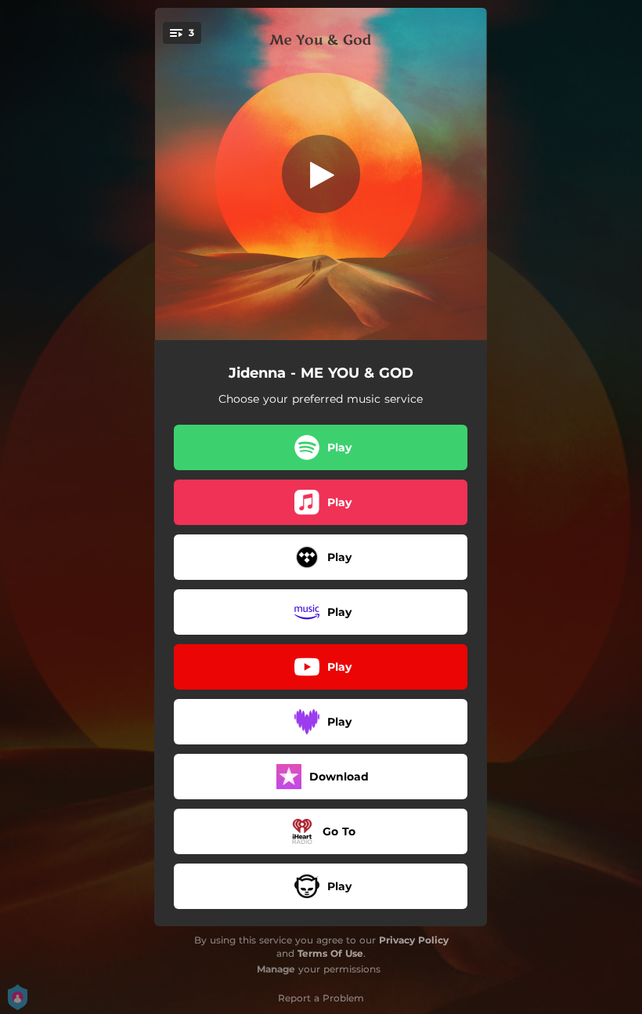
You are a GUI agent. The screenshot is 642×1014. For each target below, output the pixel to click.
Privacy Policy (414, 940)
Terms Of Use (330, 953)
